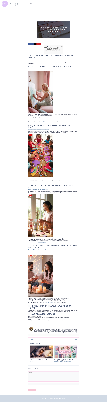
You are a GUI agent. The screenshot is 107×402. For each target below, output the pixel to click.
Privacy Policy (44, 398)
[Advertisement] (53, 15)
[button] (105, 3)
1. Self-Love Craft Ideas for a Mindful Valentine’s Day (52, 48)
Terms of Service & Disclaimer (53, 398)
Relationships (65, 361)
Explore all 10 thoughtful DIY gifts (48, 302)
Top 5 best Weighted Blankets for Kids (38, 359)
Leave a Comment (32, 360)
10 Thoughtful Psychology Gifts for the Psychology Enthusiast (63, 360)
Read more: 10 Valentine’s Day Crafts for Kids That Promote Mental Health (38, 129)
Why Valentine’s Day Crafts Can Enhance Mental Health (52, 47)
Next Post (76, 339)
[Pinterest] (29, 335)
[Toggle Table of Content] (61, 46)
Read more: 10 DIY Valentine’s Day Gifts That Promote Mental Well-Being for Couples (40, 249)
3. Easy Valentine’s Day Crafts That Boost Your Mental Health (53, 50)
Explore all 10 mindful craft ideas (44, 121)
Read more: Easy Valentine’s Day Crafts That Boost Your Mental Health (38, 189)
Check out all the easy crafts (42, 242)
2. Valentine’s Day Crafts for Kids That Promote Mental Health (53, 49)
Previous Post (31, 339)
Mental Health (42, 360)
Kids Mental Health (37, 360)
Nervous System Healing (47, 360)
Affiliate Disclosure (62, 398)
